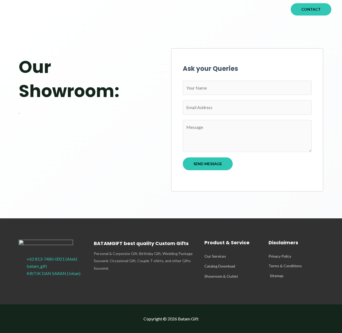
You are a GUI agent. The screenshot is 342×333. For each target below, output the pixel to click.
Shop (255, 9)
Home (216, 9)
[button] (311, 9)
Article (275, 9)
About (236, 9)
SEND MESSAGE (207, 163)
